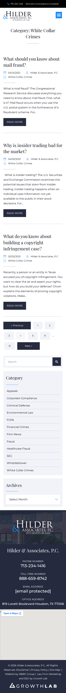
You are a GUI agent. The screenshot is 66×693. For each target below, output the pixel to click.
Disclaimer (22, 669)
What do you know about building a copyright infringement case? (27, 242)
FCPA (10, 420)
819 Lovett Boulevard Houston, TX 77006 (33, 604)
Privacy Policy (39, 669)
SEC (9, 456)
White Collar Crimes (20, 76)
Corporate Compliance (22, 398)
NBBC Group (27, 674)
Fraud (11, 441)
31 (11, 344)
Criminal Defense (18, 405)
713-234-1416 (33, 565)
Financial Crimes (18, 427)
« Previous (17, 325)
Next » (28, 345)
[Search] (56, 361)
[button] (59, 15)
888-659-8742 (33, 578)
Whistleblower (17, 463)
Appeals (12, 391)
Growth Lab (40, 678)
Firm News (14, 434)
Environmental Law (20, 412)
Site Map (55, 669)
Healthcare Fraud (18, 448)
